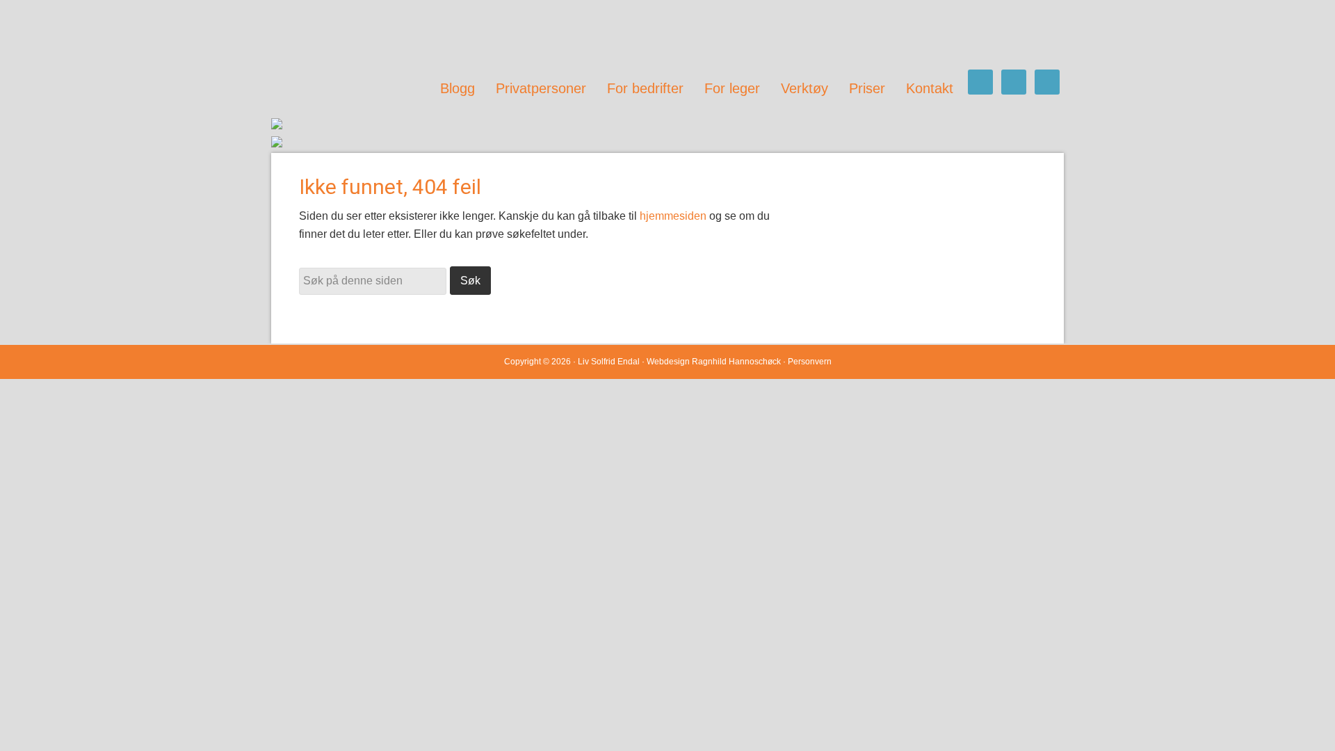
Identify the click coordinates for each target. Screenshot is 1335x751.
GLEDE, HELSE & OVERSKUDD (410, 35)
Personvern (810, 361)
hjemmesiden (673, 216)
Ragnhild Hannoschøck (736, 361)
